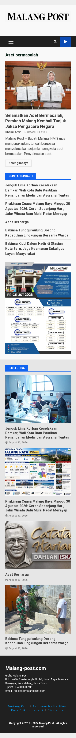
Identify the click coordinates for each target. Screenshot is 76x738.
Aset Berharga (17, 222)
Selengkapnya (18, 163)
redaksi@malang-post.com (29, 690)
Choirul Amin (13, 132)
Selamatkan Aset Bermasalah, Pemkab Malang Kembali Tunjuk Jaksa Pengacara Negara (38, 85)
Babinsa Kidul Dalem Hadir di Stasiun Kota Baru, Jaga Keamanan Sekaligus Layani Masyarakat (34, 249)
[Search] (55, 42)
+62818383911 (24, 687)
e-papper (65, 42)
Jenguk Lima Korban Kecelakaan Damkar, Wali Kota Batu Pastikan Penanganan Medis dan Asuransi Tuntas (37, 190)
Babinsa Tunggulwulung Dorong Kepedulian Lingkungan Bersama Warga (38, 609)
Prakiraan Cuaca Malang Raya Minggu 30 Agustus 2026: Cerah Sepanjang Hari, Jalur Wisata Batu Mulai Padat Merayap (37, 209)
